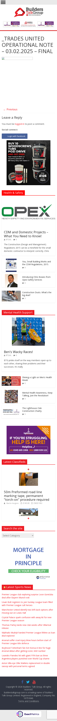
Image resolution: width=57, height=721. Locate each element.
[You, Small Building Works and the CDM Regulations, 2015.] (11, 260)
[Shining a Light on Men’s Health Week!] (11, 376)
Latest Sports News (18, 587)
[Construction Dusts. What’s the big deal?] (11, 291)
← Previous (10, 109)
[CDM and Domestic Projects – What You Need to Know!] (28, 199)
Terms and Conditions (28, 701)
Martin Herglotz (12, 503)
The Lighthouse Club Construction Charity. (32, 409)
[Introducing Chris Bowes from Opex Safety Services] (11, 275)
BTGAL (8, 239)
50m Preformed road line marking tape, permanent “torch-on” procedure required (26, 496)
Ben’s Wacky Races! (18, 351)
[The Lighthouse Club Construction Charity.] (11, 406)
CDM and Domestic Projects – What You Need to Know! (26, 234)
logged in (19, 123)
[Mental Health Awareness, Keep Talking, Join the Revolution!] (11, 391)
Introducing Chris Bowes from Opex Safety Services (36, 278)
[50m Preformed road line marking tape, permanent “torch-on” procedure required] (28, 474)
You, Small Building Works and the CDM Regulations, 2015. (36, 263)
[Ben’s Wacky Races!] (28, 319)
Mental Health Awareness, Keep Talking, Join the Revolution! (37, 394)
